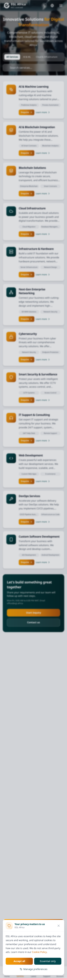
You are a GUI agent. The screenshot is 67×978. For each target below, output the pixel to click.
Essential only (48, 961)
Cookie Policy (39, 952)
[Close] (58, 925)
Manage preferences (35, 969)
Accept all (19, 961)
